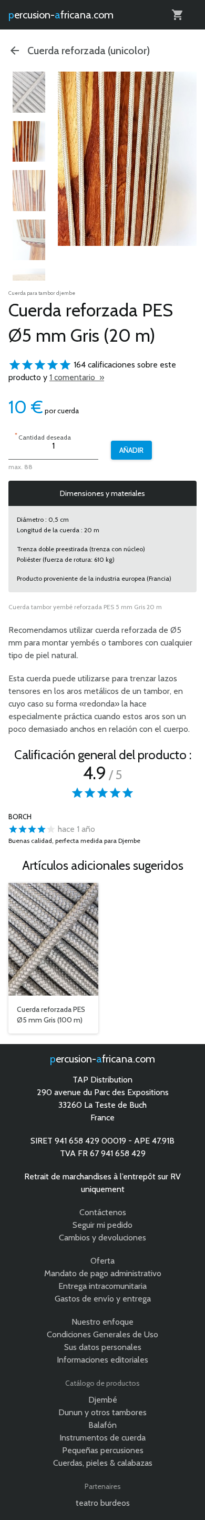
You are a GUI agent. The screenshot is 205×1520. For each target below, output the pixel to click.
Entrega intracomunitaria (102, 1286)
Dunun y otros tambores (102, 1412)
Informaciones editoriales (102, 1360)
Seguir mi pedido (102, 1225)
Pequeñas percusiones (103, 1450)
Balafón (102, 1425)
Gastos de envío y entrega (103, 1299)
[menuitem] (28, 92)
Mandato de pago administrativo (102, 1273)
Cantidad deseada (43, 436)
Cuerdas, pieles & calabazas (102, 1463)
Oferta (102, 1261)
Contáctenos (102, 1212)
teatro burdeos (103, 1503)
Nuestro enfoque (102, 1322)
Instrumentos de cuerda (102, 1438)
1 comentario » (76, 377)
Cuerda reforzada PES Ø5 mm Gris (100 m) (51, 1015)
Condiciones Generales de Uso (102, 1334)
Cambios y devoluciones (102, 1238)
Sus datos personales (102, 1347)
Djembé (102, 1400)
